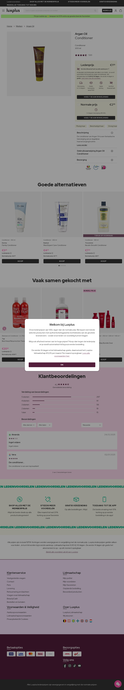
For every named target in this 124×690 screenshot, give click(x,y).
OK (62, 365)
